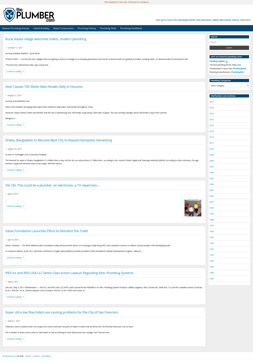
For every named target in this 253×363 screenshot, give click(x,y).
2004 (212, 184)
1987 (212, 278)
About (28, 356)
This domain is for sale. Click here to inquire (126, 2)
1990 (212, 261)
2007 (212, 166)
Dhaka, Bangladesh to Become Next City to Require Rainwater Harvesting (58, 140)
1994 (212, 243)
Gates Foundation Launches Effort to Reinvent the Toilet (46, 231)
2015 (212, 119)
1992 (212, 255)
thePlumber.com (10, 356)
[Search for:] (229, 42)
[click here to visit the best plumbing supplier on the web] (227, 61)
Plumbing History (87, 28)
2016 (212, 113)
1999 (212, 213)
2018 (212, 107)
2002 (212, 196)
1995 (212, 237)
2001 (212, 202)
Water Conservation (63, 28)
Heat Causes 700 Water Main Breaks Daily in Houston (44, 86)
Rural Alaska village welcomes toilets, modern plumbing (45, 39)
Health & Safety (41, 28)
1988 (212, 272)
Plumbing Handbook (131, 28)
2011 (212, 143)
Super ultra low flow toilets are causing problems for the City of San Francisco (61, 312)
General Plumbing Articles (15, 28)
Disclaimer (46, 356)
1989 (212, 267)
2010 (212, 149)
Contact (36, 356)
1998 (212, 219)
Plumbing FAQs (108, 28)
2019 (212, 102)
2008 (212, 160)
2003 (212, 190)
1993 (212, 249)
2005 (212, 178)
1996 (212, 231)
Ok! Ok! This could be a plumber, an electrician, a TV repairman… (52, 185)
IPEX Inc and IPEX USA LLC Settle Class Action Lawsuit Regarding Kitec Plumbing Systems (69, 273)
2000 (212, 208)
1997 (212, 225)
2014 (212, 125)
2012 (212, 137)
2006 (212, 172)
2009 (212, 155)
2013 (212, 131)
